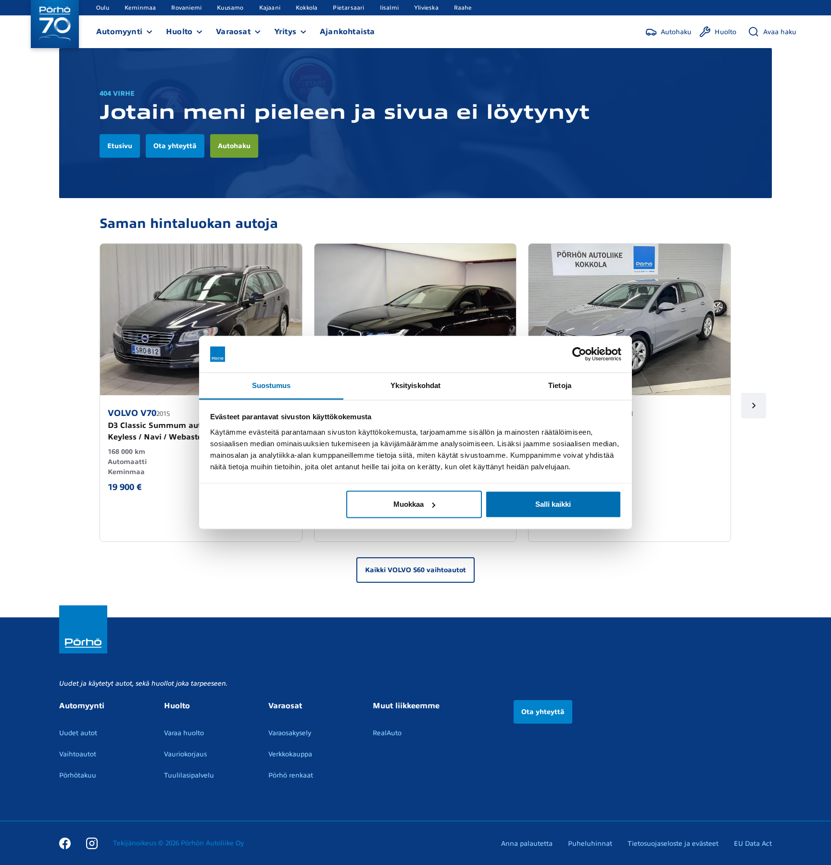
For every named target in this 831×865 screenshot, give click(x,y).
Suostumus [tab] (271, 385)
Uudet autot (78, 733)
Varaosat (233, 31)
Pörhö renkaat (290, 775)
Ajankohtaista (347, 31)
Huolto (179, 31)
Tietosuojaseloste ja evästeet (673, 843)
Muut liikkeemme (406, 706)
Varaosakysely (289, 733)
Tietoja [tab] (559, 385)
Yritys (285, 31)
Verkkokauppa (290, 754)
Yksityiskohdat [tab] (415, 385)
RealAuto (387, 733)
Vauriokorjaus (185, 754)
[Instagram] (92, 843)
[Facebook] (65, 843)
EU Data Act (753, 843)
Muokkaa (408, 504)
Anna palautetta (527, 843)
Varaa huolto (184, 733)
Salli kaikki (553, 504)
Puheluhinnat (590, 843)
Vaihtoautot (77, 754)
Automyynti (119, 31)
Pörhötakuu (77, 775)
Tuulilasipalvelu (189, 775)
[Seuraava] (754, 405)
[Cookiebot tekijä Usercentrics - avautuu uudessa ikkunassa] (579, 354)
